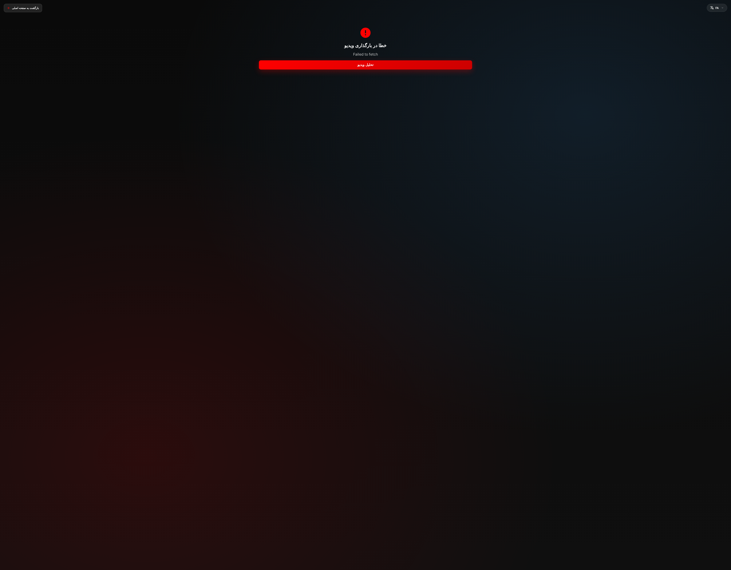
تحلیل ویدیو (365, 65)
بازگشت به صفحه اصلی (25, 8)
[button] (717, 8)
